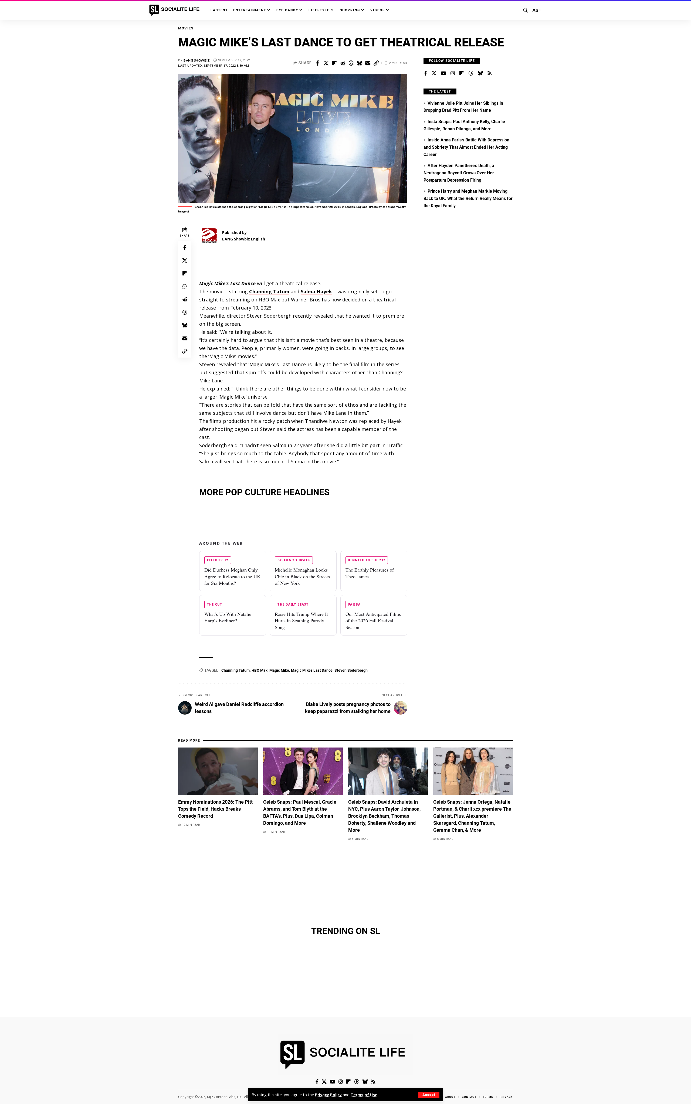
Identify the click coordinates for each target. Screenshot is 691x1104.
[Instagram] (453, 73)
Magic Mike (279, 670)
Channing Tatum (235, 670)
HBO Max (259, 670)
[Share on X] (326, 63)
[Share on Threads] (351, 63)
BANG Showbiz (196, 60)
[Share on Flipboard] (334, 63)
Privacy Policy (328, 1094)
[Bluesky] (480, 73)
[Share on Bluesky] (359, 63)
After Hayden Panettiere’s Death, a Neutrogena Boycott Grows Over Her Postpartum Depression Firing (459, 172)
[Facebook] (426, 73)
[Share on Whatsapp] (184, 286)
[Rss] (489, 73)
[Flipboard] (461, 73)
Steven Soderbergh (351, 670)
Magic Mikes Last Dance (312, 670)
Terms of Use (364, 1094)
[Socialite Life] (175, 10)
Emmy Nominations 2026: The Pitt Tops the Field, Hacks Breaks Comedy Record (215, 809)
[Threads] (471, 73)
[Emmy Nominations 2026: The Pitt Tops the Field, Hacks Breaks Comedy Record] (218, 771)
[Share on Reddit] (342, 63)
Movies (186, 28)
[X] (434, 73)
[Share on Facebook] (317, 63)
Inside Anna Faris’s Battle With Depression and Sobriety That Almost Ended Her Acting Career (466, 147)
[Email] (367, 63)
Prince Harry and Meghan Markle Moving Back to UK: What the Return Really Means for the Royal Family (468, 198)
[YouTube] (443, 73)
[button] (428, 1095)
